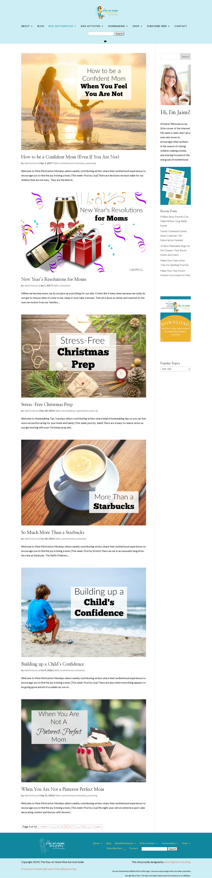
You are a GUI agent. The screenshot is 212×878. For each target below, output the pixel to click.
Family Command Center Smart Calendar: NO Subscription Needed (173, 236)
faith (56, 163)
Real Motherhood (61, 26)
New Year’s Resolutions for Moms (53, 279)
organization (82, 410)
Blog (40, 26)
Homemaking (116, 26)
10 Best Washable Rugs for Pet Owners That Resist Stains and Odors (175, 250)
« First (42, 826)
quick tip (93, 410)
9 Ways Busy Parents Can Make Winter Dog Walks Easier (174, 221)
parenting (91, 163)
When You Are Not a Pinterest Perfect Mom (62, 789)
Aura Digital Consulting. (177, 861)
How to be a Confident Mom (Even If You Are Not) (70, 157)
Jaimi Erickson (31, 163)
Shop (136, 26)
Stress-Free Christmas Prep (47, 404)
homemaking (68, 410)
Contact (180, 26)
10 (83, 826)
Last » (98, 826)
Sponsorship (70, 868)
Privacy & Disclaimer (32, 868)
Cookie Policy (53, 868)
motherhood (66, 163)
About (25, 26)
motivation (79, 163)
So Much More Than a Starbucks (52, 532)
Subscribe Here (157, 26)
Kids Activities (91, 26)
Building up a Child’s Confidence (52, 664)
